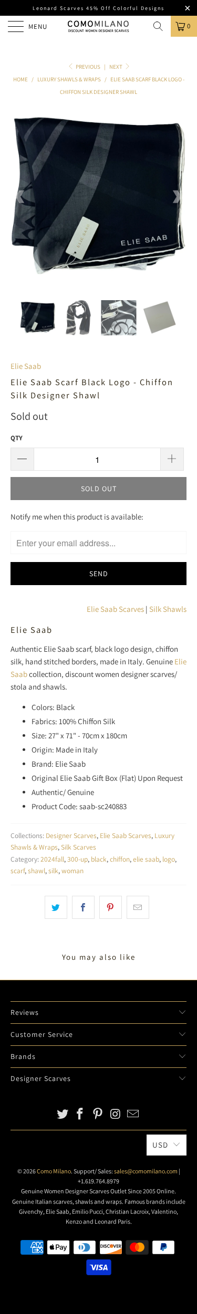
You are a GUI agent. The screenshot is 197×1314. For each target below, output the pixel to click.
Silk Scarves (78, 847)
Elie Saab (26, 366)
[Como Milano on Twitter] (62, 1115)
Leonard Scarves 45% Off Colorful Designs (98, 8)
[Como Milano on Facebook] (80, 1115)
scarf (18, 870)
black (99, 859)
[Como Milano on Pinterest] (98, 1115)
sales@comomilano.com (146, 1171)
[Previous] (20, 196)
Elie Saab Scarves (115, 609)
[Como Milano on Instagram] (115, 1115)
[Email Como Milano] (133, 1115)
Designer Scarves (71, 835)
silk (53, 870)
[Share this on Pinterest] (110, 907)
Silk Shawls (167, 609)
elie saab (146, 859)
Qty (17, 437)
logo (168, 859)
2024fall (52, 859)
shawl (36, 870)
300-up (77, 859)
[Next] (176, 196)
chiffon (120, 859)
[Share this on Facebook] (83, 907)
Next (116, 66)
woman (72, 870)
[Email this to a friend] (138, 907)
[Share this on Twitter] (56, 907)
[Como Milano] (98, 26)
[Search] (158, 26)
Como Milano (54, 1171)
